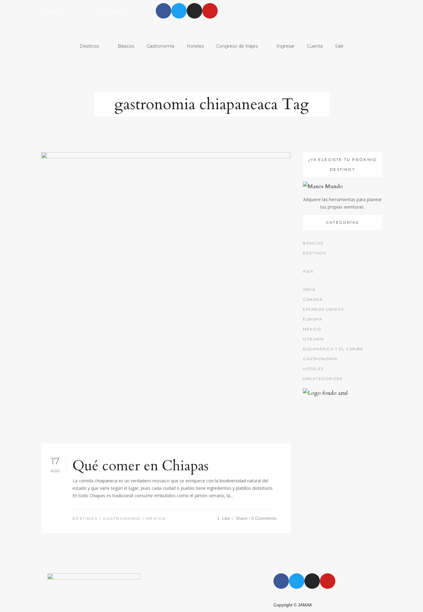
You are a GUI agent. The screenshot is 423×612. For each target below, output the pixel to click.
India (309, 289)
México (156, 518)
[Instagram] (194, 11)
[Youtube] (210, 11)
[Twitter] (179, 11)
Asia (308, 271)
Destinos (89, 46)
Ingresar (285, 46)
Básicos (126, 46)
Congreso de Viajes (237, 46)
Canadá (313, 299)
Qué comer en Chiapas (140, 465)
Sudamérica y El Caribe (333, 349)
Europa (312, 319)
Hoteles (195, 46)
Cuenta (315, 46)
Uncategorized (323, 378)
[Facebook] (163, 11)
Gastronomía (160, 46)
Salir (339, 46)
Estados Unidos (323, 309)
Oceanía (313, 339)
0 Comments (264, 518)
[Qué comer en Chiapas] (165, 297)
